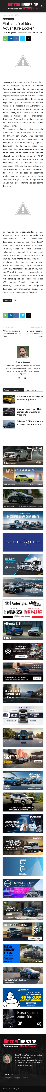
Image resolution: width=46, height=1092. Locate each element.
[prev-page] (4, 433)
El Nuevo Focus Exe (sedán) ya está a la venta (35, 333)
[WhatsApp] (5, 38)
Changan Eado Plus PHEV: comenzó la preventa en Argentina (29, 412)
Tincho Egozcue (10, 33)
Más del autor (31, 390)
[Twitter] (22, 38)
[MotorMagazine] (23, 6)
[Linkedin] (11, 38)
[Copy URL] (28, 38)
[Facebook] (16, 38)
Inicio (4, 15)
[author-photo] (23, 358)
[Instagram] (20, 378)
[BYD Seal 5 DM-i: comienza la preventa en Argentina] (9, 424)
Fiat (15, 301)
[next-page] (8, 433)
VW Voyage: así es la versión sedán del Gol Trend (12, 333)
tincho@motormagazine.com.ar (15, 1077)
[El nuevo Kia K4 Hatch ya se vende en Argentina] (9, 399)
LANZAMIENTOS (14, 15)
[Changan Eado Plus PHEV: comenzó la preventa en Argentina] (9, 412)
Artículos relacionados (13, 390)
